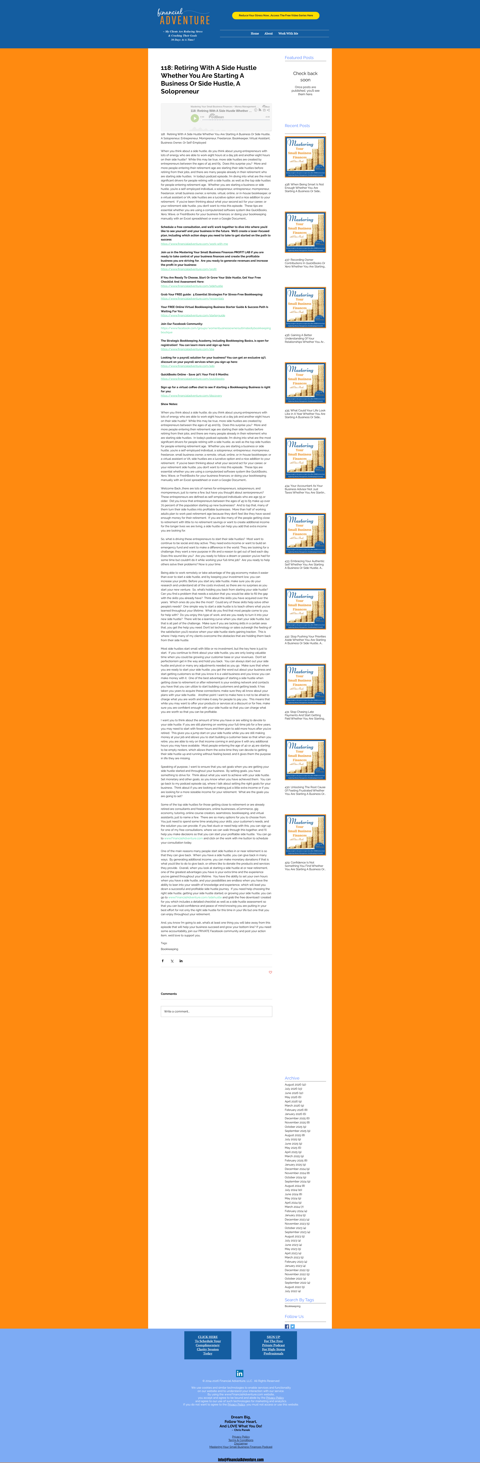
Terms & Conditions (240, 1440)
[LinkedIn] (239, 1373)
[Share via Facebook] (162, 961)
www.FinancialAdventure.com (243, 1394)
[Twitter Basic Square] (292, 1326)
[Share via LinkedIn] (181, 961)
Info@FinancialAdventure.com (241, 1460)
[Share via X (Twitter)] (172, 961)
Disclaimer (241, 1443)
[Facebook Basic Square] (287, 1326)
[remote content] (216, 117)
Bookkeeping (169, 949)
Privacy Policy (275, 1397)
